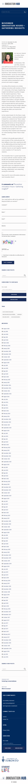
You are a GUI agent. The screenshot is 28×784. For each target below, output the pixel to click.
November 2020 (7, 524)
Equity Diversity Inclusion (8, 311)
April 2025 (5, 374)
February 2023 (6, 447)
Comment (4, 205)
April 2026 (5, 340)
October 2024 (6, 391)
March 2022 (6, 478)
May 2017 (5, 626)
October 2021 (6, 493)
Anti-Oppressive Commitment (10, 706)
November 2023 (7, 422)
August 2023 (6, 430)
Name (3, 212)
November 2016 (7, 643)
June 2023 (5, 436)
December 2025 (7, 351)
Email (3, 219)
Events (14, 46)
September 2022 (7, 461)
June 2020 (5, 538)
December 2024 (7, 385)
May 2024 (5, 405)
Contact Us (5, 719)
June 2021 (5, 504)
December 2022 (7, 453)
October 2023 (6, 425)
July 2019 (5, 569)
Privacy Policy (6, 730)
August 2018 (6, 594)
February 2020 (6, 549)
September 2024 (7, 393)
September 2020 (7, 529)
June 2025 (5, 368)
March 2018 (6, 606)
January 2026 (6, 348)
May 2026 (5, 337)
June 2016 (5, 657)
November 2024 (7, 388)
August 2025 (6, 362)
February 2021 (6, 515)
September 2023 (7, 427)
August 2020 (6, 532)
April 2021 (5, 509)
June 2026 (5, 334)
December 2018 (7, 586)
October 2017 (6, 617)
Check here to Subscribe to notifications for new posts (13, 256)
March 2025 (6, 376)
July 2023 (5, 433)
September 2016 (7, 648)
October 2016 (6, 645)
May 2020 (5, 541)
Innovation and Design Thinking (9, 314)
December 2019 (7, 555)
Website (4, 225)
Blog (11, 46)
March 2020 (6, 546)
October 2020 (6, 526)
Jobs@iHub (19, 314)
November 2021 (7, 490)
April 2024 (5, 408)
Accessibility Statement (8, 700)
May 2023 (5, 439)
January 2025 (6, 382)
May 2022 (5, 473)
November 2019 (7, 558)
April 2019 (5, 575)
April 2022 (5, 475)
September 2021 (7, 495)
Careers (5, 716)
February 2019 (6, 580)
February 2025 (6, 379)
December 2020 (7, 521)
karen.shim (10, 43)
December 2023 (7, 419)
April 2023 (5, 442)
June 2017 (5, 623)
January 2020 (6, 552)
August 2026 (6, 328)
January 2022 (6, 484)
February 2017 (6, 634)
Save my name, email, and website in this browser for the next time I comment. (13, 235)
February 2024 (6, 413)
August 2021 (6, 498)
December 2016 (7, 640)
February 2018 (6, 609)
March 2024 (6, 410)
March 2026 (6, 342)
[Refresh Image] (15, 241)
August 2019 (6, 566)
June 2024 (5, 402)
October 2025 (6, 357)
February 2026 (6, 345)
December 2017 (7, 611)
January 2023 (6, 450)
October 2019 (6, 560)
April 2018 (5, 603)
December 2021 (7, 487)
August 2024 (6, 396)
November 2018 (7, 589)
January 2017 (6, 637)
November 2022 (7, 456)
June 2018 (5, 597)
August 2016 (6, 651)
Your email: (4, 287)
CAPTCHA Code (5, 249)
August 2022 (6, 464)
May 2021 (5, 507)
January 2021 (6, 518)
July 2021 (5, 501)
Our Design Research (15, 316)
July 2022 (5, 467)
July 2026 (5, 331)
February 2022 (6, 481)
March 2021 (6, 512)
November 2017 (7, 614)
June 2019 (5, 572)
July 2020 (5, 535)
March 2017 (6, 631)
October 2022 (6, 459)
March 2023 (6, 444)
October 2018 (6, 592)
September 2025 (7, 359)
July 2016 (5, 654)
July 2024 (5, 399)
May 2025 (5, 371)
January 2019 (6, 583)
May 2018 (5, 600)
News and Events (11, 48)
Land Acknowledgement (9, 703)
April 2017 (5, 628)
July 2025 (5, 365)
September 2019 (7, 563)
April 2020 (5, 543)
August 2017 (6, 620)
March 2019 (6, 577)
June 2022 (5, 470)
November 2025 (7, 354)
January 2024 (6, 416)
